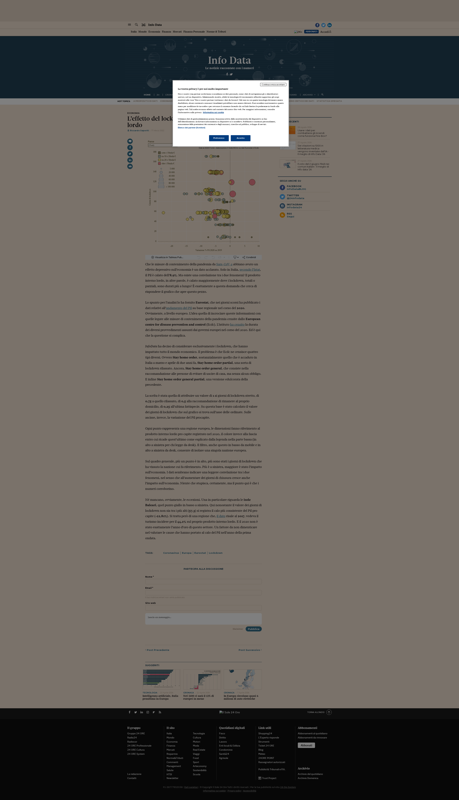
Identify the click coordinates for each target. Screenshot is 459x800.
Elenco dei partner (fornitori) (191, 128)
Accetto (241, 138)
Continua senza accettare (273, 84)
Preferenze (218, 138)
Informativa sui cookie (213, 112)
